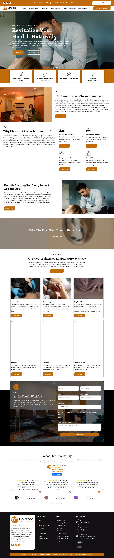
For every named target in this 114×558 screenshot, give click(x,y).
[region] (57, 40)
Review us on (56, 474)
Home (24, 8)
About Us (44, 8)
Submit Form (79, 434)
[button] (54, 67)
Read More (16, 315)
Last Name (83, 385)
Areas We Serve (82, 8)
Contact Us (72, 8)
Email (59, 394)
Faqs (65, 8)
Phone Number (84, 394)
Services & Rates (33, 8)
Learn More (65, 145)
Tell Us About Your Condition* (66, 422)
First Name (61, 385)
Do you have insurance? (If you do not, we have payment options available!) (77, 412)
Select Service (61, 403)
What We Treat (55, 8)
